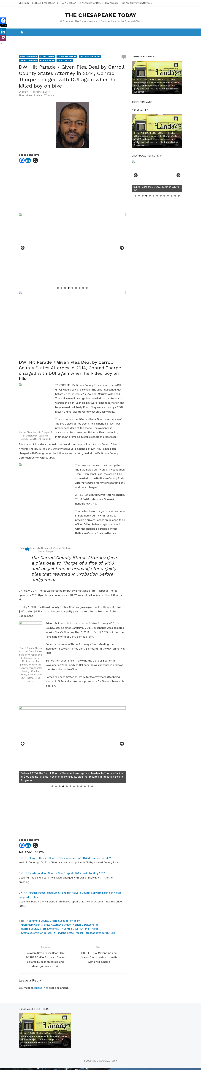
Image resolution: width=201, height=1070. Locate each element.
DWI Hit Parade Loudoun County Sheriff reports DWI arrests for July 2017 (62, 873)
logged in (39, 987)
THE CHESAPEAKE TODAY (100, 15)
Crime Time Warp (67, 56)
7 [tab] (79, 288)
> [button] (121, 248)
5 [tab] (72, 288)
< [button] (22, 248)
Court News (47, 56)
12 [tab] (92, 786)
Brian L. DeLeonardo (86, 924)
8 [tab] (83, 288)
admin (25, 92)
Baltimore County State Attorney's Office (46, 924)
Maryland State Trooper (69, 932)
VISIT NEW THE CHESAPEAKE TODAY (37, 3)
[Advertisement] (72, 191)
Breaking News (28, 56)
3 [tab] (65, 288)
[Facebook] (22, 160)
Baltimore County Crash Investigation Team (54, 920)
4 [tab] (69, 288)
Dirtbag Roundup (90, 56)
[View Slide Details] (72, 744)
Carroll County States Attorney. (41, 928)
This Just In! (65, 61)
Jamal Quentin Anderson (37, 932)
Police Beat (47, 61)
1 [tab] (58, 288)
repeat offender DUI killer (101, 932)
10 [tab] (85, 786)
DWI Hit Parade (28, 61)
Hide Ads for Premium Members (136, 3)
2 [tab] (61, 288)
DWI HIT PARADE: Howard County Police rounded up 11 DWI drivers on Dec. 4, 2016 (67, 858)
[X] (35, 160)
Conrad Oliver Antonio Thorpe (80, 928)
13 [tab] (179, 196)
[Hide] (1, 44)
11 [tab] (88, 786)
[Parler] (3, 38)
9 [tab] (87, 288)
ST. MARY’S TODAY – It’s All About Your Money (80, 3)
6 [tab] (76, 288)
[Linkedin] (28, 160)
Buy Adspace (111, 3)
